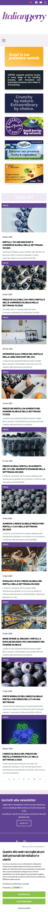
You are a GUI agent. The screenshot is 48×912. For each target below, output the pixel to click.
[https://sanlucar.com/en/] (24, 152)
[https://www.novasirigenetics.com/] (24, 58)
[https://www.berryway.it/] (24, 128)
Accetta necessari (24, 901)
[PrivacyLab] (17, 887)
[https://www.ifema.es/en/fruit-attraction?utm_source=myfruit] (24, 175)
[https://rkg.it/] (24, 105)
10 (34, 779)
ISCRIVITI (24, 823)
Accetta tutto (24, 894)
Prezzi (6, 205)
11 (40, 779)
